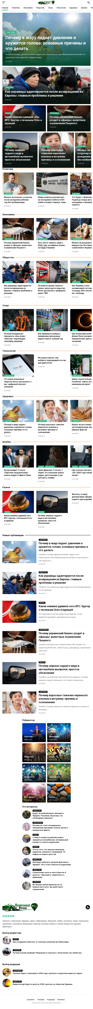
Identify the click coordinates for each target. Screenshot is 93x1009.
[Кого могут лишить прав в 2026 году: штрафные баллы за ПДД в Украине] (52, 229)
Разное (8, 113)
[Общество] (34, 752)
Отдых (41, 466)
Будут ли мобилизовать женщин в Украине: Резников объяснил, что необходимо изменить (48, 815)
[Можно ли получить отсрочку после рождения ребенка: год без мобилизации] (18, 184)
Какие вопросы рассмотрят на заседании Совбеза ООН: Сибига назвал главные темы (52, 199)
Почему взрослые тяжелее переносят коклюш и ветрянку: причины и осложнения (63, 699)
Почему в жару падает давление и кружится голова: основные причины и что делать (45, 43)
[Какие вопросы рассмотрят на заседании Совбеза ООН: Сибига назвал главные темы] (52, 184)
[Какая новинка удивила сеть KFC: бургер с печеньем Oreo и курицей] (18, 502)
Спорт (7, 330)
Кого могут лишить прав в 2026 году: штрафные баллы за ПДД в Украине (51, 245)
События (36, 882)
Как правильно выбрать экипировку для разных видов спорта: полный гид (50, 336)
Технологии (9, 375)
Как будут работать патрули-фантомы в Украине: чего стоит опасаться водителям (52, 863)
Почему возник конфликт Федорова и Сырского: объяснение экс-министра (47, 953)
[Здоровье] (59, 772)
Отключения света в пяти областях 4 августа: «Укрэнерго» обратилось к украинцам (49, 874)
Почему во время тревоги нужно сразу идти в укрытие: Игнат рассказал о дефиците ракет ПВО (52, 289)
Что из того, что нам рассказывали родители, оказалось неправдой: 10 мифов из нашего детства (49, 851)
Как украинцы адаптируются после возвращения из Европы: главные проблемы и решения (44, 93)
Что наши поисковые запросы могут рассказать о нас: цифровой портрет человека (17, 383)
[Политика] (34, 732)
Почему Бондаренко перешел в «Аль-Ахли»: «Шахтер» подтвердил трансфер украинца (15, 337)
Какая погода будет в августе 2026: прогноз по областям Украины (42, 984)
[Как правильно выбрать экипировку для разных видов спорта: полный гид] (52, 320)
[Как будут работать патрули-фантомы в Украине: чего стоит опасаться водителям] (26, 862)
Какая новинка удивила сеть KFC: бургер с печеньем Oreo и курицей (23, 120)
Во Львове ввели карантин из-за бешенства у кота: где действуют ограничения (48, 887)
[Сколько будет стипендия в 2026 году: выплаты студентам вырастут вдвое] (6, 972)
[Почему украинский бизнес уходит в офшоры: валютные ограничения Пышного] (18, 229)
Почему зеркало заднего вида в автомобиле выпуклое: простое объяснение (59, 669)
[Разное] (59, 793)
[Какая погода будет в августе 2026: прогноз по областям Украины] (6, 983)
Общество (9, 87)
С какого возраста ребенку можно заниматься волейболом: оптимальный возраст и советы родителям (50, 839)
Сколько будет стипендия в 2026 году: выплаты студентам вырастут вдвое (47, 973)
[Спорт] (59, 752)
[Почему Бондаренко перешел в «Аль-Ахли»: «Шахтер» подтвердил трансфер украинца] (18, 320)
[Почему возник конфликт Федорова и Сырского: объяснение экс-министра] (6, 951)
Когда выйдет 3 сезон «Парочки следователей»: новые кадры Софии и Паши (17, 472)
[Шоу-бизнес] (34, 793)
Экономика (54, 113)
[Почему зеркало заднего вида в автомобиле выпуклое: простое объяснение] (52, 502)
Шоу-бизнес (9, 466)
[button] (4, 3)
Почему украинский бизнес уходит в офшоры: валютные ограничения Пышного (67, 120)
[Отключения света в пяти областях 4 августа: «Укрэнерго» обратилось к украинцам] (26, 873)
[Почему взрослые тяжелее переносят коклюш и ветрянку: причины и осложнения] (52, 411)
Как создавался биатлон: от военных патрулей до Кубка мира (41, 942)
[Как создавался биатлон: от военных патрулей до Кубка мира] (6, 940)
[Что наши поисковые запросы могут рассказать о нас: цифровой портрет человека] (18, 365)
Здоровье (11, 32)
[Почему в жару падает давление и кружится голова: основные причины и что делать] (18, 411)
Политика (81, 146)
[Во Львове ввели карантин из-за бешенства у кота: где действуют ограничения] (26, 886)
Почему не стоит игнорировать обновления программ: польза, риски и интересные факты (50, 827)
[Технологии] (34, 772)
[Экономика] (59, 732)
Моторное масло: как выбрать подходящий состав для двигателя (52, 360)
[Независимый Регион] (46, 2)
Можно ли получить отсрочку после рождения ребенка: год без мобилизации (18, 199)
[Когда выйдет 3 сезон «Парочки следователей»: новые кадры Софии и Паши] (18, 456)
